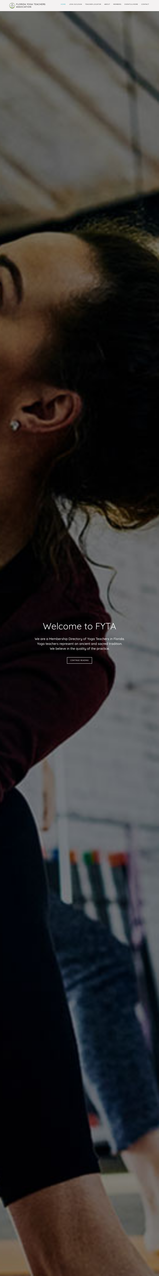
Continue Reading (79, 660)
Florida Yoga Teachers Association (30, 5)
